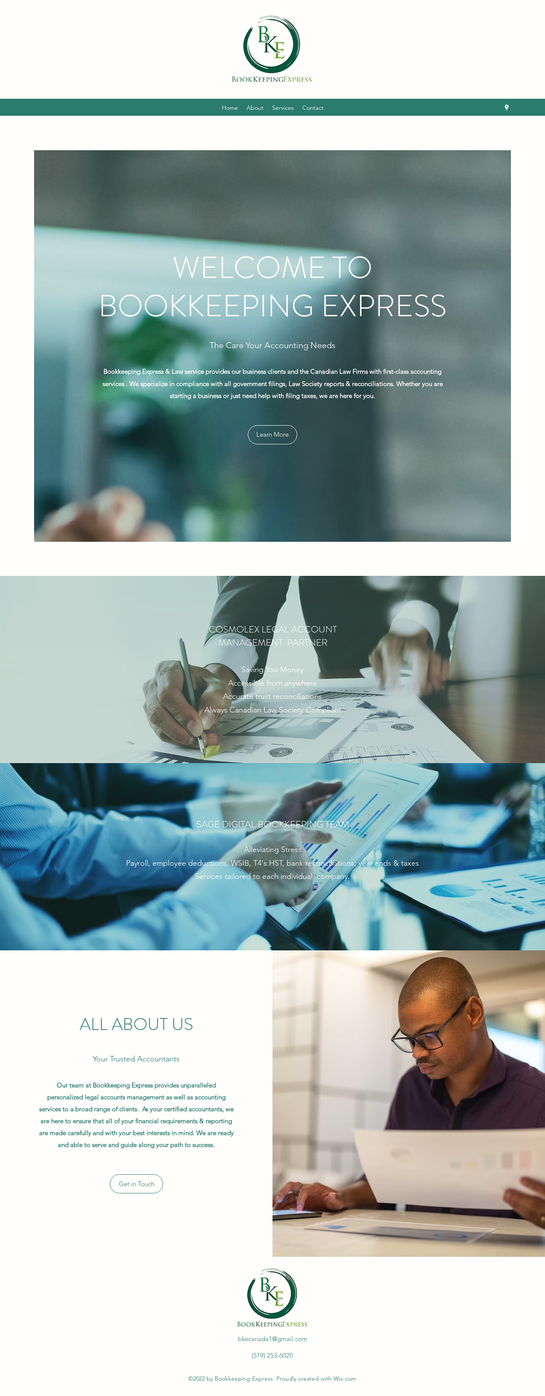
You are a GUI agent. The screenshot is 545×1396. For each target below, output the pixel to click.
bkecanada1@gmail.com (272, 1339)
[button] (272, 434)
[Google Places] (506, 107)
